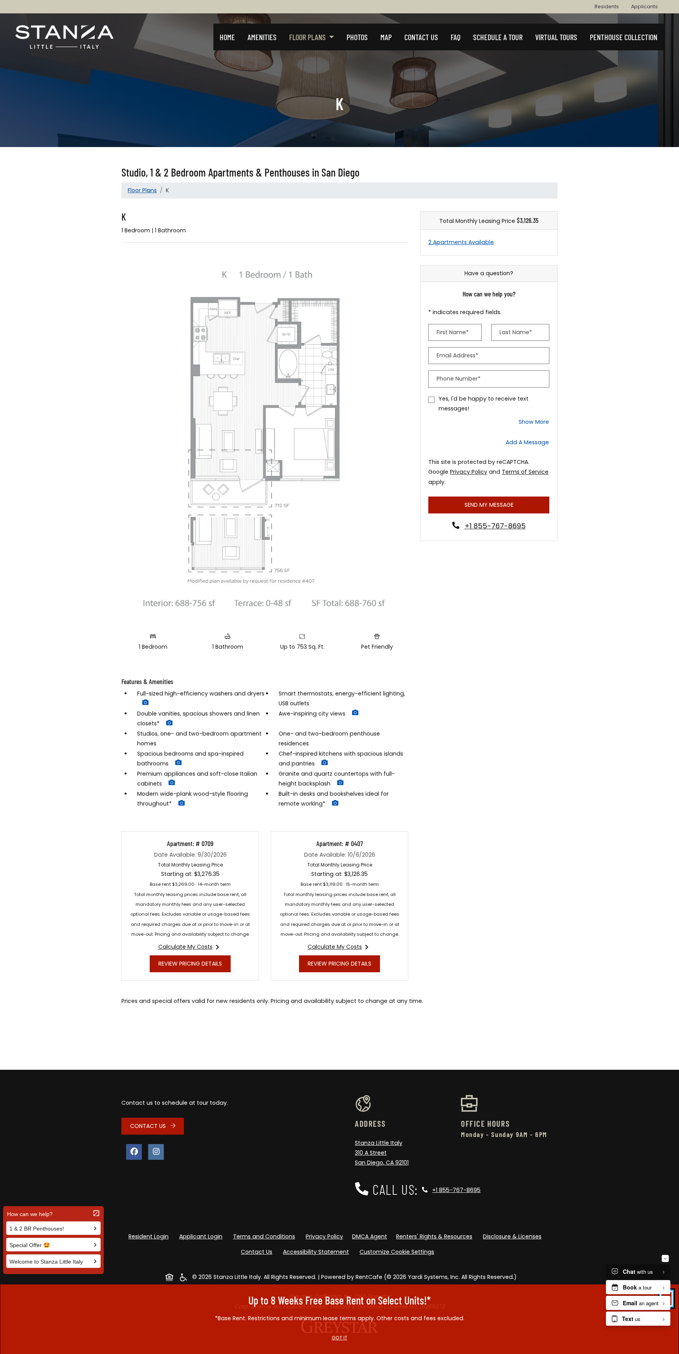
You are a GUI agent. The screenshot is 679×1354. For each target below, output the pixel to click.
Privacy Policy (468, 471)
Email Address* (457, 355)
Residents (610, 6)
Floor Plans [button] (308, 37)
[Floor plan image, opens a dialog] (264, 438)
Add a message (527, 442)
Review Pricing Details (194, 963)
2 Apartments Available (461, 242)
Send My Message (489, 505)
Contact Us (421, 37)
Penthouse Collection (623, 37)
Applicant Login (202, 1236)
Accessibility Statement (317, 1251)
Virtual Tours (556, 37)
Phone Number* (459, 379)
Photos (357, 37)
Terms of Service (525, 471)
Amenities (262, 37)
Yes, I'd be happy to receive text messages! (484, 403)
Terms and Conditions (265, 1236)
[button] (145, 703)
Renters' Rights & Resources (435, 1236)
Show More (534, 422)
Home (227, 37)
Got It (339, 1337)
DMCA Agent (371, 1236)
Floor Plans (142, 190)
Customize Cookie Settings (397, 1252)
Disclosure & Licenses (514, 1236)
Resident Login (150, 1236)
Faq (456, 37)
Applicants (647, 6)
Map (386, 37)
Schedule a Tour (498, 37)
